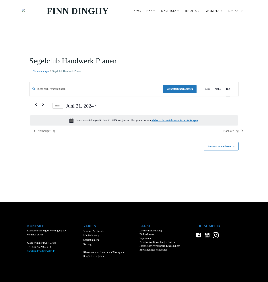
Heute (57, 105)
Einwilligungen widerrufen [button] (153, 249)
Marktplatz (213, 11)
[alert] (134, 120)
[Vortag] (36, 104)
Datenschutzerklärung (150, 230)
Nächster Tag (231, 130)
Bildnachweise (146, 234)
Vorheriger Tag (46, 130)
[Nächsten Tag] (43, 104)
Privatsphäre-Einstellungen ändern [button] (157, 242)
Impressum (145, 238)
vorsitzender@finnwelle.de (41, 251)
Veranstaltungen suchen (180, 89)
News (137, 11)
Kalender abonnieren (219, 146)
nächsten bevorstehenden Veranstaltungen (175, 120)
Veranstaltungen (41, 71)
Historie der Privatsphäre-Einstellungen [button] (159, 246)
